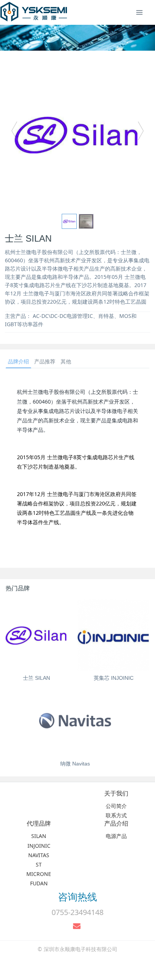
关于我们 (116, 793)
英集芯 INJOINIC (114, 678)
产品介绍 (116, 823)
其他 (66, 361)
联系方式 (116, 815)
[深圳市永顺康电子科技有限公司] (34, 11)
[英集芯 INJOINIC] (113, 635)
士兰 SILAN (36, 678)
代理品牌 (39, 823)
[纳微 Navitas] (75, 721)
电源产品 (116, 835)
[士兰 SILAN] (37, 635)
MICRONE (38, 873)
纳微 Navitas (75, 764)
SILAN (38, 835)
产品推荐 (44, 361)
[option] (77, 134)
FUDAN (39, 883)
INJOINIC (38, 845)
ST (39, 864)
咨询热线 (77, 896)
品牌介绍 (18, 361)
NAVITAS (38, 855)
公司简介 (116, 805)
